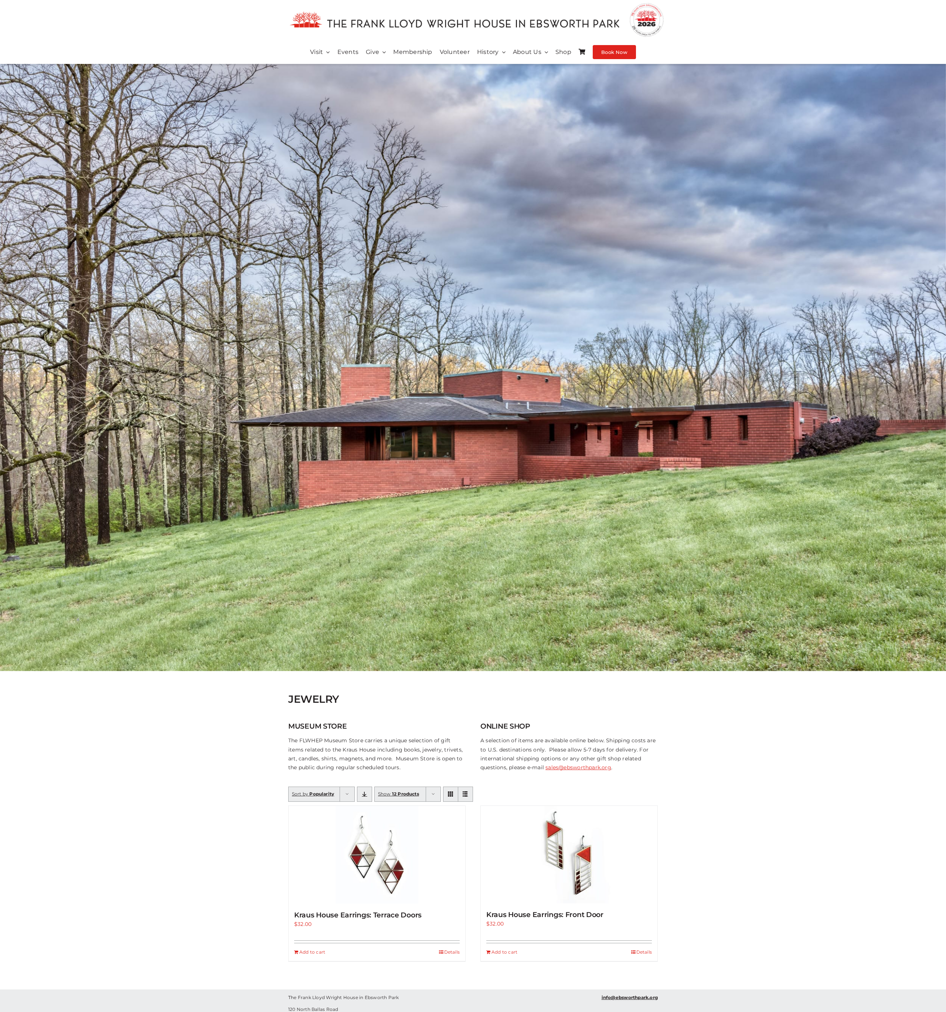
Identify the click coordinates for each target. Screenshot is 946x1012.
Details (452, 952)
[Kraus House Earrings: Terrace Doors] (377, 855)
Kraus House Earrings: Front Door (544, 914)
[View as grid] (450, 794)
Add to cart (312, 952)
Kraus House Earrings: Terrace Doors (358, 915)
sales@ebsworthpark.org (578, 767)
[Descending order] (364, 794)
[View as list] (465, 794)
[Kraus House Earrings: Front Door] (569, 854)
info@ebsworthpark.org (630, 997)
